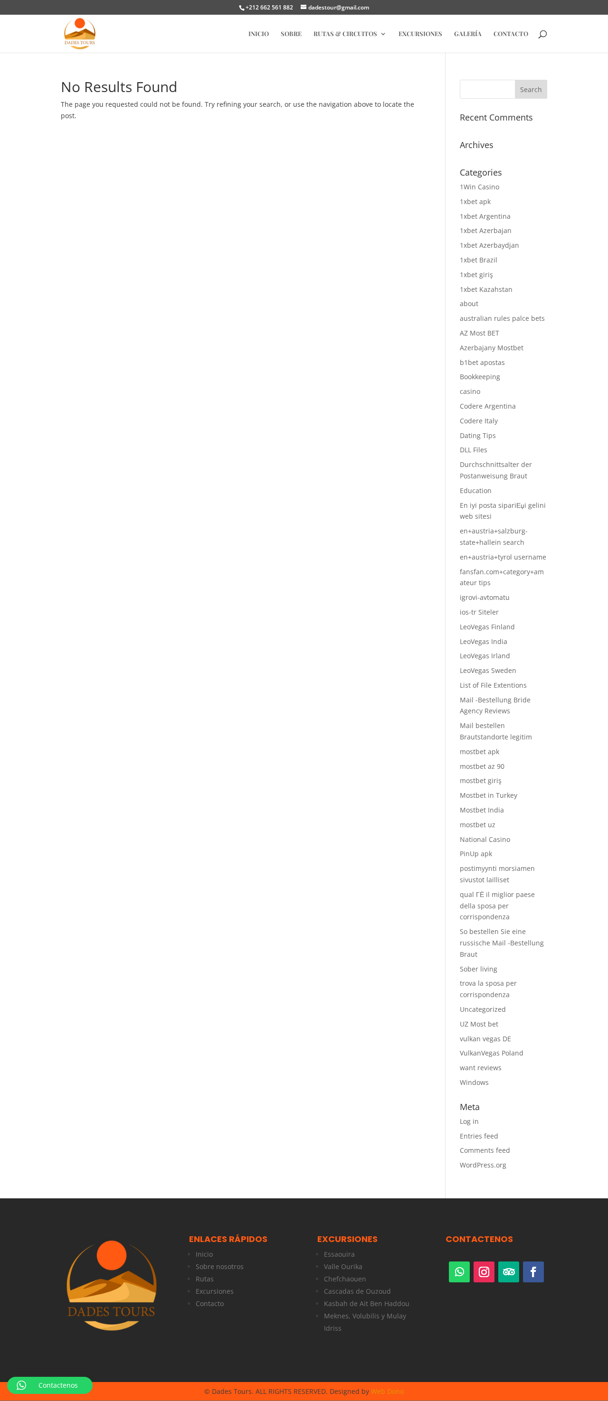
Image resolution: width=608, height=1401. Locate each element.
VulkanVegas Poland (491, 1052)
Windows (474, 1082)
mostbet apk (479, 751)
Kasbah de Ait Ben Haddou (366, 1303)
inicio (258, 33)
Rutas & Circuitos (345, 33)
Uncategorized (483, 1009)
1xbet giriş (476, 274)
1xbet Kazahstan (486, 289)
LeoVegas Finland (487, 626)
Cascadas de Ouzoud (357, 1291)
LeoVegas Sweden (488, 670)
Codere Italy (479, 420)
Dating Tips (478, 435)
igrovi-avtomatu (485, 597)
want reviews (481, 1067)
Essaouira (339, 1254)
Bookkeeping (480, 376)
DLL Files (473, 449)
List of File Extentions (493, 685)
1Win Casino (479, 186)
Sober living (478, 968)
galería (468, 33)
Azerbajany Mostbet (491, 347)
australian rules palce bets (502, 318)
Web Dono (387, 1391)
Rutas (205, 1278)
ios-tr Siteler (479, 611)
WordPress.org (483, 1164)
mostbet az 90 (482, 766)
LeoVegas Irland (485, 655)
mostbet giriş (481, 780)
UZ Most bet (479, 1023)
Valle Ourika (343, 1266)
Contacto (511, 33)
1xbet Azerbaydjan (489, 245)
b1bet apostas (482, 362)
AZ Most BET (479, 332)
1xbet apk (475, 201)
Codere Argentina (488, 406)
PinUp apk (476, 853)
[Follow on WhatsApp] (459, 1271)
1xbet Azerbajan (486, 230)
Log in (469, 1121)
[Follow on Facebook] (533, 1271)
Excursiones (420, 33)
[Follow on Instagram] (484, 1271)
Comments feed (485, 1150)
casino (470, 391)
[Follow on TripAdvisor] (508, 1271)
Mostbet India (482, 809)
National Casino (485, 839)
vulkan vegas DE (485, 1038)
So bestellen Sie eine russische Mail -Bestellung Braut (502, 943)
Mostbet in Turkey (488, 795)
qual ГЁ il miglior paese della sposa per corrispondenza (497, 906)
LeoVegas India (483, 641)
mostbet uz (477, 824)
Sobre (291, 33)
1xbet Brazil (478, 259)
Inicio (204, 1254)
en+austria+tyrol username (503, 556)
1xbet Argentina (485, 216)
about (469, 303)
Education (476, 490)
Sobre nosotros (220, 1266)
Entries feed (479, 1135)
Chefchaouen (345, 1278)
